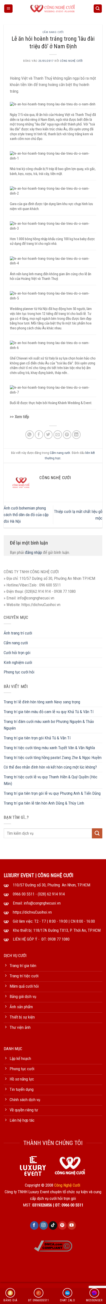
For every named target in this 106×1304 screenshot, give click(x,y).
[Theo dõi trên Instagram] (43, 1225)
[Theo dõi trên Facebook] (34, 1225)
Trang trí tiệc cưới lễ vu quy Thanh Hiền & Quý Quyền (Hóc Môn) (50, 780)
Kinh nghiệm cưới (18, 662)
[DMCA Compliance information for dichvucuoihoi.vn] (53, 1245)
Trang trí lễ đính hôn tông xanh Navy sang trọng (42, 701)
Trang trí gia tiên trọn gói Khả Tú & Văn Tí (37, 737)
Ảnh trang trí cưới (18, 633)
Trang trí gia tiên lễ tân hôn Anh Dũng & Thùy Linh (44, 803)
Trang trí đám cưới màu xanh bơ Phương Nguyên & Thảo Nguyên (49, 725)
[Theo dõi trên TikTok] (53, 1225)
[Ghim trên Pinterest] (67, 434)
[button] (8, 8)
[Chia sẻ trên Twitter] (48, 434)
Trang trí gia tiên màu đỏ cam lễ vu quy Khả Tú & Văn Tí (48, 711)
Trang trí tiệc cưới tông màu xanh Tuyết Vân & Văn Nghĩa (49, 747)
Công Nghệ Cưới (71, 60)
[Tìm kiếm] (98, 8)
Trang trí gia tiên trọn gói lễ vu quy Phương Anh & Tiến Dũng (52, 793)
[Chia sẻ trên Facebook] (39, 434)
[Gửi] (97, 833)
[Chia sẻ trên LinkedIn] (76, 434)
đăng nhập (33, 552)
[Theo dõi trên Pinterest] (62, 1225)
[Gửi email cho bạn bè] (57, 434)
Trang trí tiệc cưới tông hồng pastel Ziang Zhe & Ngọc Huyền (53, 757)
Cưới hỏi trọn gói (17, 652)
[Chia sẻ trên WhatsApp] (29, 434)
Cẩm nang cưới (53, 32)
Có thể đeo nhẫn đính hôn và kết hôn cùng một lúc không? (50, 767)
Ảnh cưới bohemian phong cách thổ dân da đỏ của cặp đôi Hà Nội (26, 515)
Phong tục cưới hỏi (19, 672)
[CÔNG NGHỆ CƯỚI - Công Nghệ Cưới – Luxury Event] (53, 9)
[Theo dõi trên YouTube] (72, 1225)
